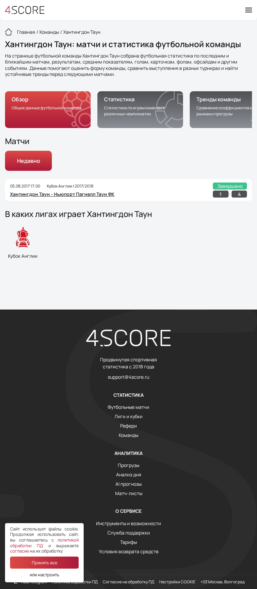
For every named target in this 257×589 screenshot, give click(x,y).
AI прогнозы (128, 484)
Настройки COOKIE (177, 582)
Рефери (128, 426)
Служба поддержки (128, 533)
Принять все (44, 563)
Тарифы (128, 542)
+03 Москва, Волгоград (222, 582)
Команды (128, 435)
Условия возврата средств (129, 552)
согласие (19, 551)
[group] (48, 109)
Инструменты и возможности (128, 523)
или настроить (44, 575)
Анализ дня (128, 475)
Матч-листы (128, 493)
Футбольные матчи (128, 407)
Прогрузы (128, 465)
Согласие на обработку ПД (128, 582)
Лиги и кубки (128, 417)
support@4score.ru (128, 377)
